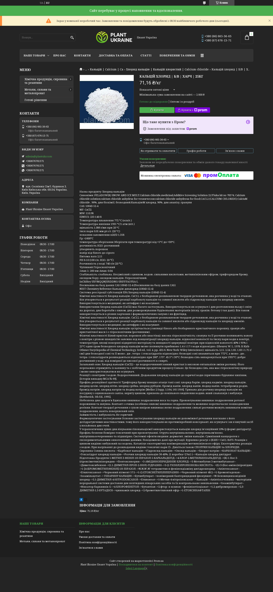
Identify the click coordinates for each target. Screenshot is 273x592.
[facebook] (81, 500)
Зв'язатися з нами (91, 547)
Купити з (187, 110)
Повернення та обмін (177, 55)
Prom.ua (158, 561)
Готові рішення (36, 100)
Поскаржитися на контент (136, 564)
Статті (145, 55)
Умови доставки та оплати (97, 537)
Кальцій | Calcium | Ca (106, 69)
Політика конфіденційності (98, 542)
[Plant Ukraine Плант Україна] (114, 37)
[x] (85, 500)
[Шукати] (72, 37)
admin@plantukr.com (39, 156)
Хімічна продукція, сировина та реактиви (46, 81)
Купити (159, 110)
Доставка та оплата (116, 55)
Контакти (82, 55)
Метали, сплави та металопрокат (38, 91)
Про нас (59, 55)
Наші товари (34, 55)
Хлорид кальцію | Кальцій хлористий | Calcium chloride (167, 69)
